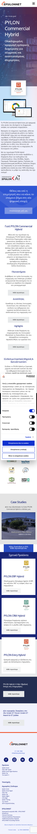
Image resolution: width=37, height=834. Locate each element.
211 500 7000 (18, 751)
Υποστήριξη (6, 782)
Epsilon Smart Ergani (7, 791)
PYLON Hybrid (12, 16)
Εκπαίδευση (5, 813)
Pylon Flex (4, 792)
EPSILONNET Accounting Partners (11, 820)
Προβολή (28, 437)
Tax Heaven (5, 801)
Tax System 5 (5, 775)
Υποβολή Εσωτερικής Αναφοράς (10, 819)
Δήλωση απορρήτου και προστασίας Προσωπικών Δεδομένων (18, 824)
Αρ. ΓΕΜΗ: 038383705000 (23, 830)
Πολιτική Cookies (12, 830)
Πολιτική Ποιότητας (7, 815)
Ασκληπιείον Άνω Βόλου (21, 532)
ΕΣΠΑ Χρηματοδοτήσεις (8, 803)
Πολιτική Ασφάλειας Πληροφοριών (11, 817)
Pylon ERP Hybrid (6, 770)
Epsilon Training (6, 800)
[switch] (32, 416)
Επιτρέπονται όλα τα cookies (18, 443)
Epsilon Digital (5, 796)
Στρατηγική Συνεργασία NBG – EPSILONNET (13, 811)
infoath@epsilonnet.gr (18, 753)
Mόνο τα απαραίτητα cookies (18, 456)
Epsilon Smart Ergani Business (9, 771)
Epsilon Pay (5, 773)
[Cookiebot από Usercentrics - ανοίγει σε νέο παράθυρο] (26, 376)
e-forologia (4, 798)
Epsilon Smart (5, 768)
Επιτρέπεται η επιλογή (18, 449)
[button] (34, 3)
